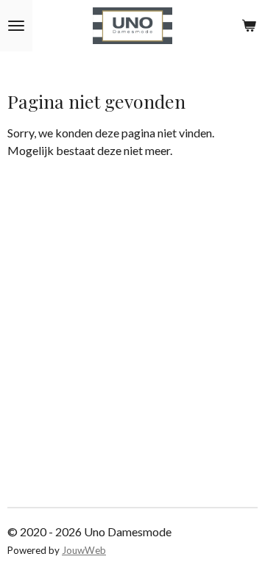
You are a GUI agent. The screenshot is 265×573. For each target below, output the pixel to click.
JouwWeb (84, 550)
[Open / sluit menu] (16, 25)
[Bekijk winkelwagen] (249, 25)
